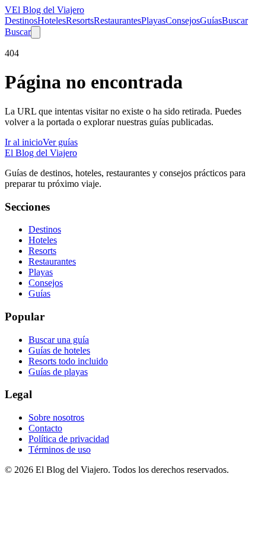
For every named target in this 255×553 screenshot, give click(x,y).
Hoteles (51, 20)
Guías (211, 20)
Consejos (182, 20)
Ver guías (60, 142)
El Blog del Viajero (41, 153)
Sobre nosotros (56, 417)
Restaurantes (117, 20)
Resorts (80, 20)
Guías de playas (58, 372)
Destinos (21, 20)
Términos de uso (59, 449)
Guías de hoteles (59, 350)
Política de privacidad (68, 439)
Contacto (45, 428)
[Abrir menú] (35, 32)
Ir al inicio (24, 142)
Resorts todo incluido (68, 361)
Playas (153, 20)
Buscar (235, 20)
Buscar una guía (58, 340)
